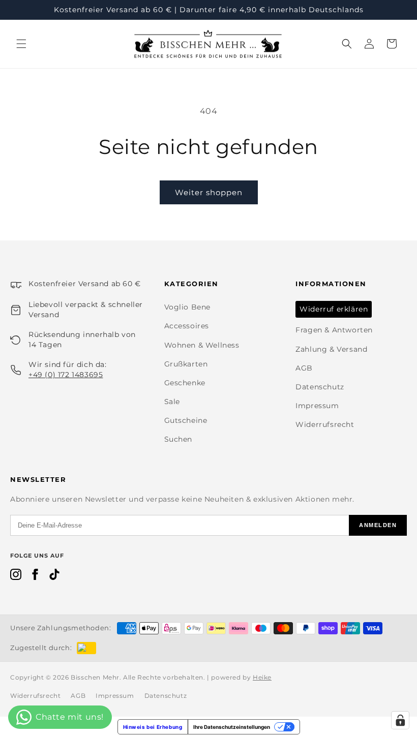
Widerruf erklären (334, 309)
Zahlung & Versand (331, 349)
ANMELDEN (378, 525)
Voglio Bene (187, 307)
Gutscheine (185, 420)
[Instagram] (15, 576)
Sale (172, 401)
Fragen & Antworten (334, 329)
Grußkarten (186, 363)
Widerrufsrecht (324, 424)
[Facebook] (35, 576)
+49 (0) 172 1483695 (65, 374)
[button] (21, 44)
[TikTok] (54, 576)
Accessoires (187, 325)
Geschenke (184, 382)
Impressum (317, 405)
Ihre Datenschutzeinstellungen (231, 727)
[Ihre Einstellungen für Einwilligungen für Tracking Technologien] (400, 720)
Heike (262, 677)
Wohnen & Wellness (202, 345)
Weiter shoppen (209, 192)
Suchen (178, 439)
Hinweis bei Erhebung (153, 727)
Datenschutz (319, 386)
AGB (304, 368)
